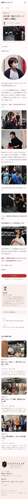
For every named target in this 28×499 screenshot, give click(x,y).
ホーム (2, 7)
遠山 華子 (17, 22)
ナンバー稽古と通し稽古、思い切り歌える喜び (13, 319)
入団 (5, 83)
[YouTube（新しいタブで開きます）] (8, 472)
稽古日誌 (7, 7)
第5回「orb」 (13, 312)
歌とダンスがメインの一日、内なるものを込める (13, 326)
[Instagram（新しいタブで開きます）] (5, 472)
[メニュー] (25, 2)
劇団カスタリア (7, 2)
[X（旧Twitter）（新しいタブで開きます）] (2, 472)
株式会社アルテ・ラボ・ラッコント (8, 492)
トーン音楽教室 (20, 492)
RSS (25, 492)
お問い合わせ (4, 494)
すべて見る (5, 485)
